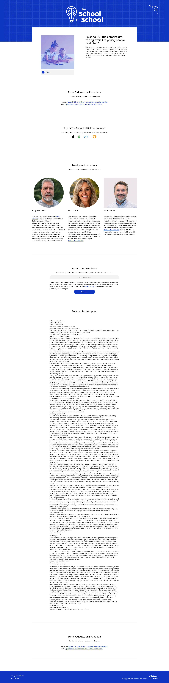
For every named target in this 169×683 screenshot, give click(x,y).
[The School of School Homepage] (153, 677)
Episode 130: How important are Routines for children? (84, 104)
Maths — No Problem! (111, 230)
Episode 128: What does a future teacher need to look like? (88, 102)
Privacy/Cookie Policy (17, 676)
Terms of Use (15, 678)
